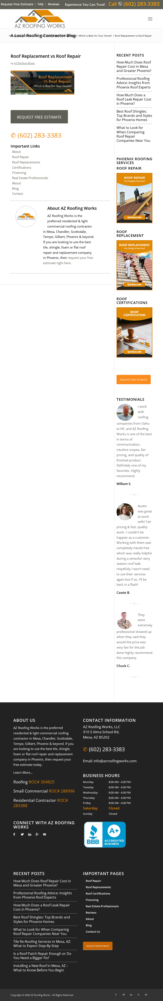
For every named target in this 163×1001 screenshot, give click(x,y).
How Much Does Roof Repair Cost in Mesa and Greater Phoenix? (134, 66)
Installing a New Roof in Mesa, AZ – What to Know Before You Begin (40, 967)
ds (36, 35)
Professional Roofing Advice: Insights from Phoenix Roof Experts (134, 82)
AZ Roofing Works (24, 63)
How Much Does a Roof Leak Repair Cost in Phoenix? (134, 99)
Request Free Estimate (17, 4)
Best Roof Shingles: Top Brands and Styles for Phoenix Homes (134, 115)
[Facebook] (13, 834)
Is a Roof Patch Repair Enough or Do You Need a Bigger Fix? (42, 955)
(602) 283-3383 (142, 3)
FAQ (41, 4)
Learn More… (23, 772)
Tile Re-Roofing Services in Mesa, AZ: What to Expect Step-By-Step (42, 943)
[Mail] (43, 834)
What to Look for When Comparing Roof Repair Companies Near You (133, 134)
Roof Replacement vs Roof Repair (46, 56)
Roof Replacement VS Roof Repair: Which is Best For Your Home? (76, 35)
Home (28, 35)
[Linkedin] (28, 834)
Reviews (53, 4)
